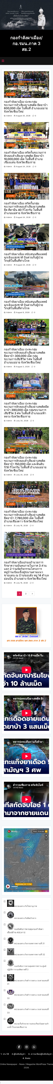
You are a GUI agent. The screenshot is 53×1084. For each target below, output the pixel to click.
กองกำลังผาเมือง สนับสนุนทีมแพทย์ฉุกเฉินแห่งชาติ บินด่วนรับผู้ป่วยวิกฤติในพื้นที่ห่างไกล (25, 257)
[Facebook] (19, 1047)
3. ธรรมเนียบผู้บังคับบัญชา (40, 1054)
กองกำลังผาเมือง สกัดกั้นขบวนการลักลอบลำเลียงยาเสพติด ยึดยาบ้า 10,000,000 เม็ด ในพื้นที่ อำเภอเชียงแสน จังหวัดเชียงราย (25, 157)
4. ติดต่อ (26, 1058)
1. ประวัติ (5, 1054)
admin (9, 116)
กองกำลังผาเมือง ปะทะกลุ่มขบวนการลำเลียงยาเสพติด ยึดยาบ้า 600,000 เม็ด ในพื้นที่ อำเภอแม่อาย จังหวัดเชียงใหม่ (26, 106)
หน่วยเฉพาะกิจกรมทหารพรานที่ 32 (29, 954)
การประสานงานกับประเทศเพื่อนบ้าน (21, 555)
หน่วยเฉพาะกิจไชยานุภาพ (25, 906)
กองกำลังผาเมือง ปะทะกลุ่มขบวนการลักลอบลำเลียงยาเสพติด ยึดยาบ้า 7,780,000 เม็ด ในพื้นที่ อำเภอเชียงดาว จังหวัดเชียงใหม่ (24, 516)
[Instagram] (26, 1047)
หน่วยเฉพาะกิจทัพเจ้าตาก (25, 918)
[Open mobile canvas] (3, 60)
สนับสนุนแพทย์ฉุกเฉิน (15, 247)
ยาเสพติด (10, 94)
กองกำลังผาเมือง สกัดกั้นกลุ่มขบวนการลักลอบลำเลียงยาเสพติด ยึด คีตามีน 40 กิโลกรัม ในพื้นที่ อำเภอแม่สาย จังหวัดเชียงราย (24, 208)
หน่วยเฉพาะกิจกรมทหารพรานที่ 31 (29, 943)
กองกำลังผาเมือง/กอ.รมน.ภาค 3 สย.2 (26, 43)
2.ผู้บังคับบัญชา (18, 1054)
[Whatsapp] (34, 1047)
